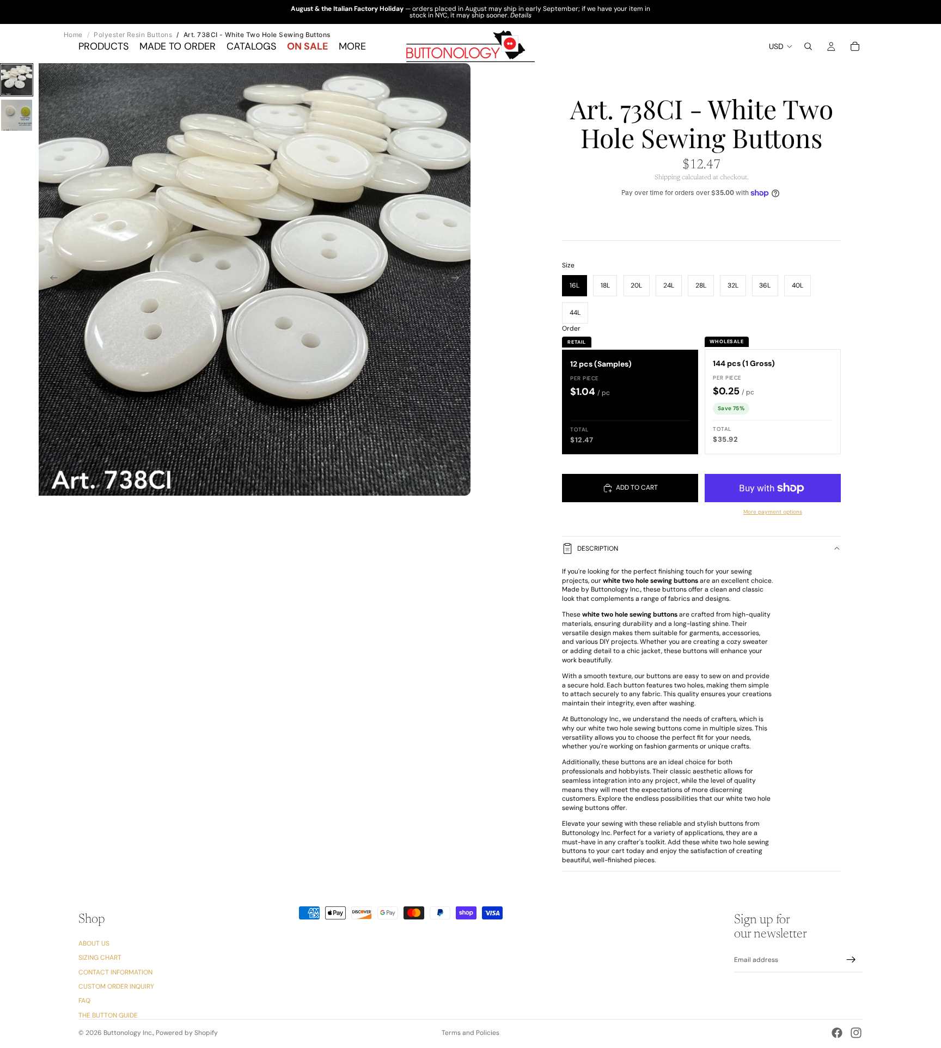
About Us (93, 943)
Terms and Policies (470, 1032)
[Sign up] (851, 959)
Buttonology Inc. (128, 1032)
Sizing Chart (99, 957)
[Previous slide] (51, 279)
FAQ (84, 1000)
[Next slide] (459, 279)
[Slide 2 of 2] (16, 115)
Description (597, 548)
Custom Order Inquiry (116, 986)
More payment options (772, 511)
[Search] (808, 46)
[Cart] (855, 46)
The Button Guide (108, 1015)
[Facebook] (837, 1032)
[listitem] (352, 46)
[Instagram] (856, 1032)
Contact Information (115, 972)
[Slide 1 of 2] (16, 79)
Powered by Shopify (187, 1032)
